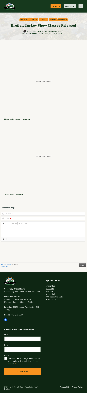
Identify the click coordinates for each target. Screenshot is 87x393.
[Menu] (81, 6)
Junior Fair (33, 20)
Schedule (50, 288)
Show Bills (62, 20)
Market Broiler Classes (12, 119)
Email (7, 345)
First (6, 334)
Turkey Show (9, 194)
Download (26, 119)
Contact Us (51, 299)
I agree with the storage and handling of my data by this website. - (24, 361)
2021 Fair (23, 20)
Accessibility (65, 387)
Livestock (43, 20)
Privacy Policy (77, 387)
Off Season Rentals (54, 297)
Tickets (56, 6)
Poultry (53, 20)
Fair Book (70, 6)
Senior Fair (51, 294)
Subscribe (22, 371)
